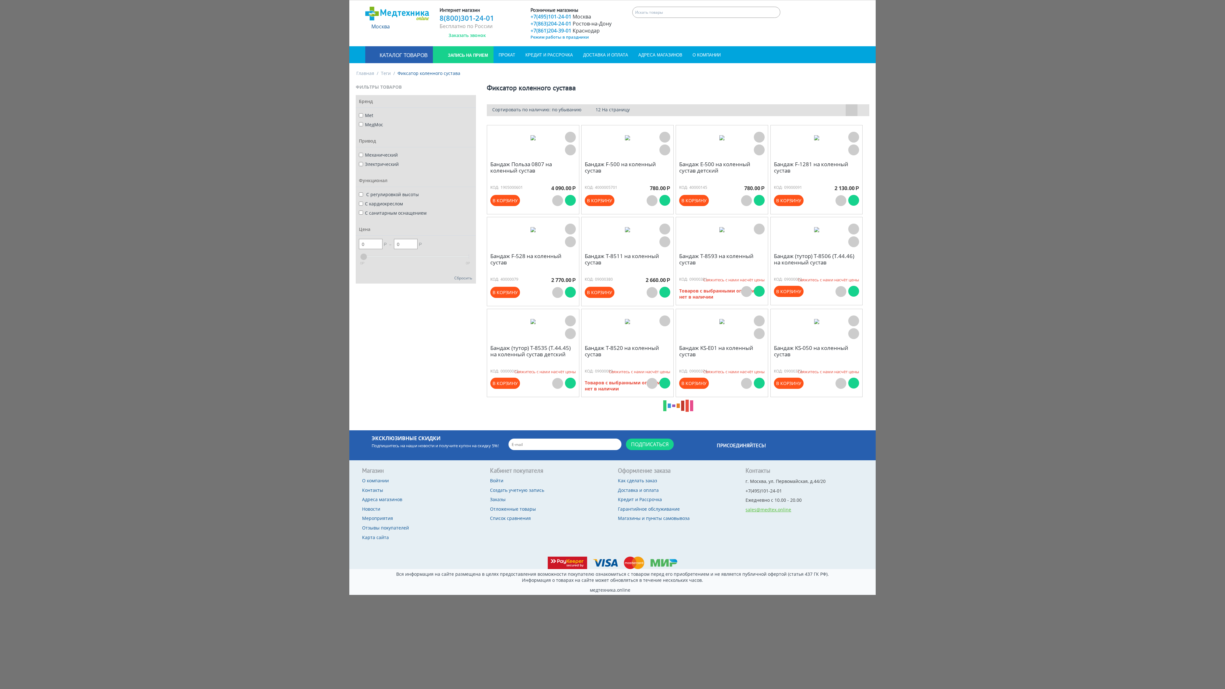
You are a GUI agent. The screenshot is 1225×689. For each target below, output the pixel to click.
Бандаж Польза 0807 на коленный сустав (521, 167)
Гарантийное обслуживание (649, 509)
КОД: (494, 187)
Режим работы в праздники (560, 37)
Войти (496, 481)
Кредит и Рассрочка (549, 55)
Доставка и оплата (605, 55)
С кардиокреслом (384, 204)
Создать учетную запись (517, 490)
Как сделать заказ (637, 481)
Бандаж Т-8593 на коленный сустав (716, 259)
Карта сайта (375, 537)
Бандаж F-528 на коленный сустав (525, 259)
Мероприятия (377, 518)
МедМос (374, 125)
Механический (381, 155)
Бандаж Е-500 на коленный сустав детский (714, 167)
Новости (371, 509)
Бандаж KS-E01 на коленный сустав (716, 351)
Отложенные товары (513, 509)
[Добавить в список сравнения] (570, 149)
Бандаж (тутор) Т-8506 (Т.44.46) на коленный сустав (814, 259)
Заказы (498, 499)
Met (369, 115)
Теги (386, 73)
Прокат (507, 55)
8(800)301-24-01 (467, 18)
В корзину (505, 200)
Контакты (372, 490)
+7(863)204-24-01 (571, 23)
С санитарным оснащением (396, 213)
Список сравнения (510, 518)
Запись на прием (467, 55)
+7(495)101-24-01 (561, 16)
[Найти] (774, 12)
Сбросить (463, 277)
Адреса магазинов (660, 55)
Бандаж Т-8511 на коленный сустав (622, 259)
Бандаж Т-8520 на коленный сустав (622, 351)
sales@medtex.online (768, 510)
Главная (365, 73)
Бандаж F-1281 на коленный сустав (811, 167)
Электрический (382, 164)
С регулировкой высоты (392, 194)
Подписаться (650, 444)
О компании (707, 55)
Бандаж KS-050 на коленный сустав (811, 351)
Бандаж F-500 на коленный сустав (620, 167)
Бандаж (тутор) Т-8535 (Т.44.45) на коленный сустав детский (530, 351)
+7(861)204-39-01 (565, 30)
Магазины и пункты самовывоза (654, 518)
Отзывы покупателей (385, 528)
